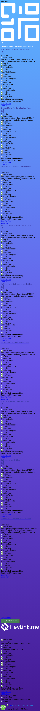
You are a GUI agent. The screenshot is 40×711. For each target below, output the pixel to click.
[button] (20, 600)
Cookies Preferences (10, 621)
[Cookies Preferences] (3, 707)
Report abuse (6, 618)
